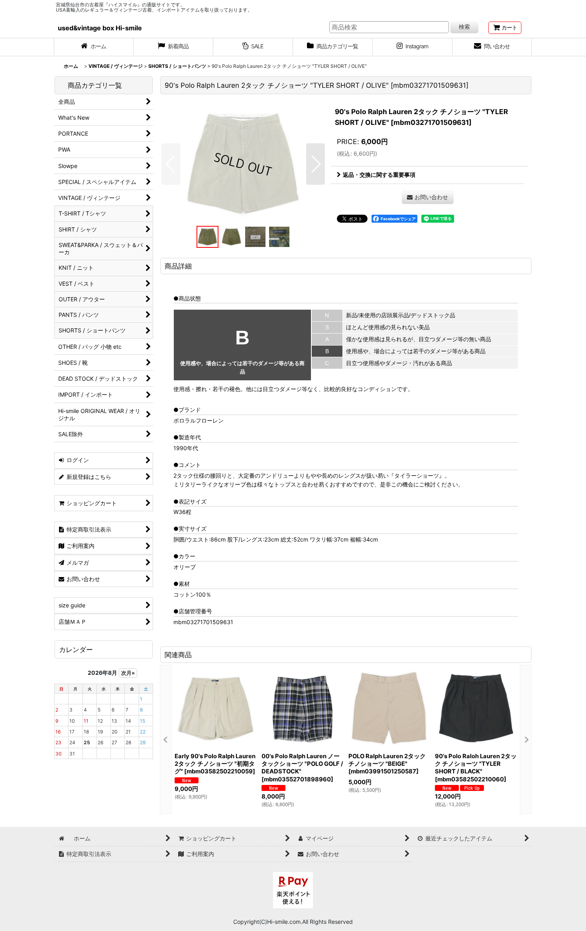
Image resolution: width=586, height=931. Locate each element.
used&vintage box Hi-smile (100, 28)
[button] (170, 164)
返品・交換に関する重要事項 (379, 174)
